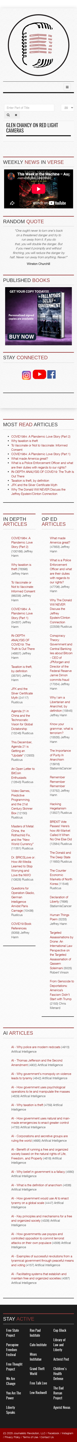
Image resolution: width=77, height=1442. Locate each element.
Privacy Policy (12, 1437)
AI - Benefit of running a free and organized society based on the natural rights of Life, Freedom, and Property (39, 1153)
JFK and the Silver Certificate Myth (22, 693)
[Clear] (16, 115)
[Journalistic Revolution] (38, 45)
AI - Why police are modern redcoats (35, 1047)
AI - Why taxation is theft (27, 1105)
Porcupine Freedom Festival (12, 1350)
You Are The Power (13, 1396)
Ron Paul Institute (35, 1333)
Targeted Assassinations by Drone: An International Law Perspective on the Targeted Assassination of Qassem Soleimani (61, 950)
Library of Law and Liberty (59, 1345)
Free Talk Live (38, 1383)
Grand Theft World (37, 1371)
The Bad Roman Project (58, 1393)
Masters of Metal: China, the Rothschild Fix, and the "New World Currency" (22, 835)
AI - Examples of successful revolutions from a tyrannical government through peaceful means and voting (42, 1260)
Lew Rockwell (38, 1393)
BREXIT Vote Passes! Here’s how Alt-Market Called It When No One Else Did (61, 830)
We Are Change (10, 1381)
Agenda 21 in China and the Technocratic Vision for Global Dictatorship (22, 719)
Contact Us (47, 1437)
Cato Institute (38, 1345)
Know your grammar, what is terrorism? (61, 728)
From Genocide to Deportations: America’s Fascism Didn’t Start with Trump (62, 990)
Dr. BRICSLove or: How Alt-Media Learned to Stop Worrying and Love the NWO (23, 866)
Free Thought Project (14, 1367)
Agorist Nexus (61, 1407)
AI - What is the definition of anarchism (36, 1185)
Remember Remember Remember (57, 781)
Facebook (53, 1433)
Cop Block (59, 1330)
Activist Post (61, 1359)
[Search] (8, 115)
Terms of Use (30, 1437)
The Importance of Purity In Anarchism (60, 755)
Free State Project (12, 1333)
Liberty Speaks (10, 1410)
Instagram (67, 1433)
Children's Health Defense (60, 1374)
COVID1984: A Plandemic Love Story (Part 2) (22, 542)
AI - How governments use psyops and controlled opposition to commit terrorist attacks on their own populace (37, 1238)
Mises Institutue (35, 1357)
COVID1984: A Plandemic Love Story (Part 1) (22, 613)
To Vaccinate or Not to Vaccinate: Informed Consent (23, 586)
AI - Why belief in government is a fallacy (38, 1171)
